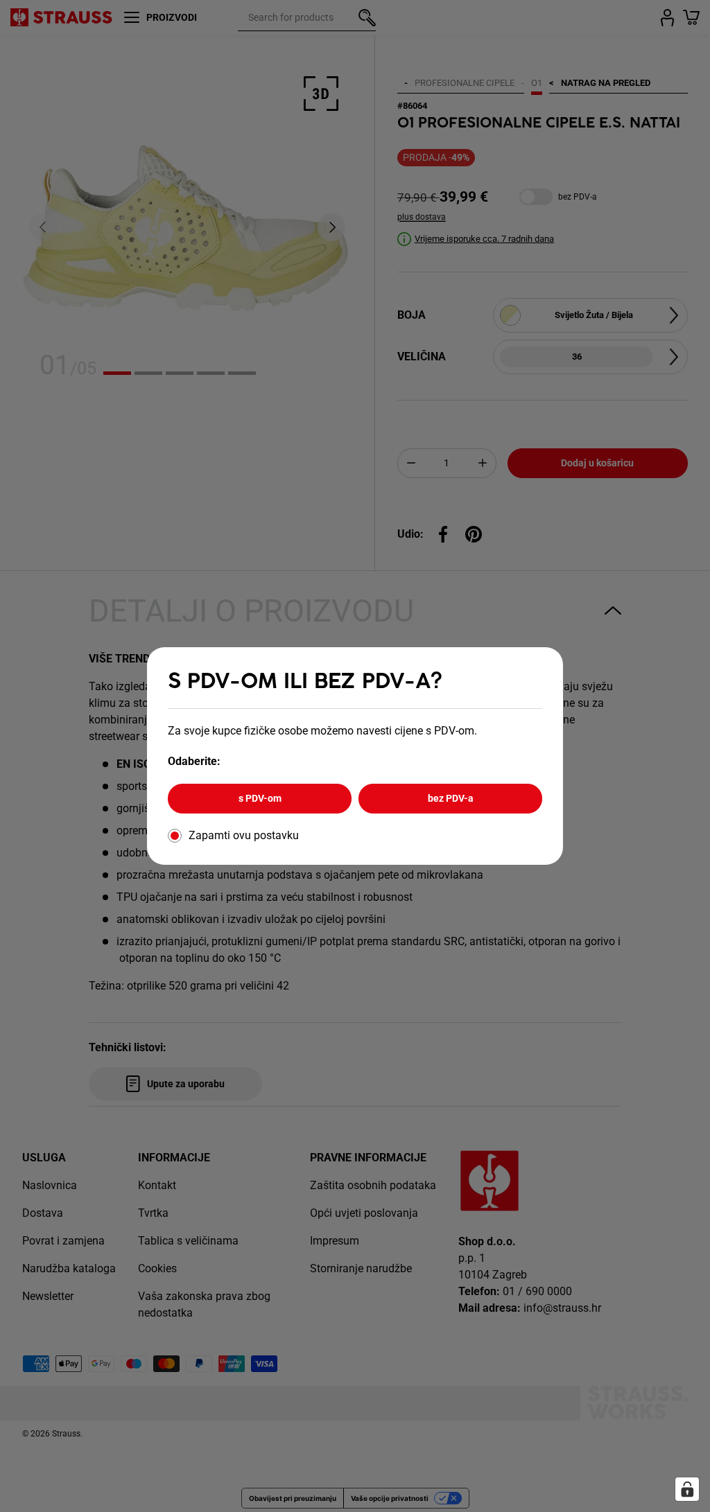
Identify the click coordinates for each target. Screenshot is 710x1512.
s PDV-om (260, 798)
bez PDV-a (451, 798)
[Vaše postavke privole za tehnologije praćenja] (687, 1489)
